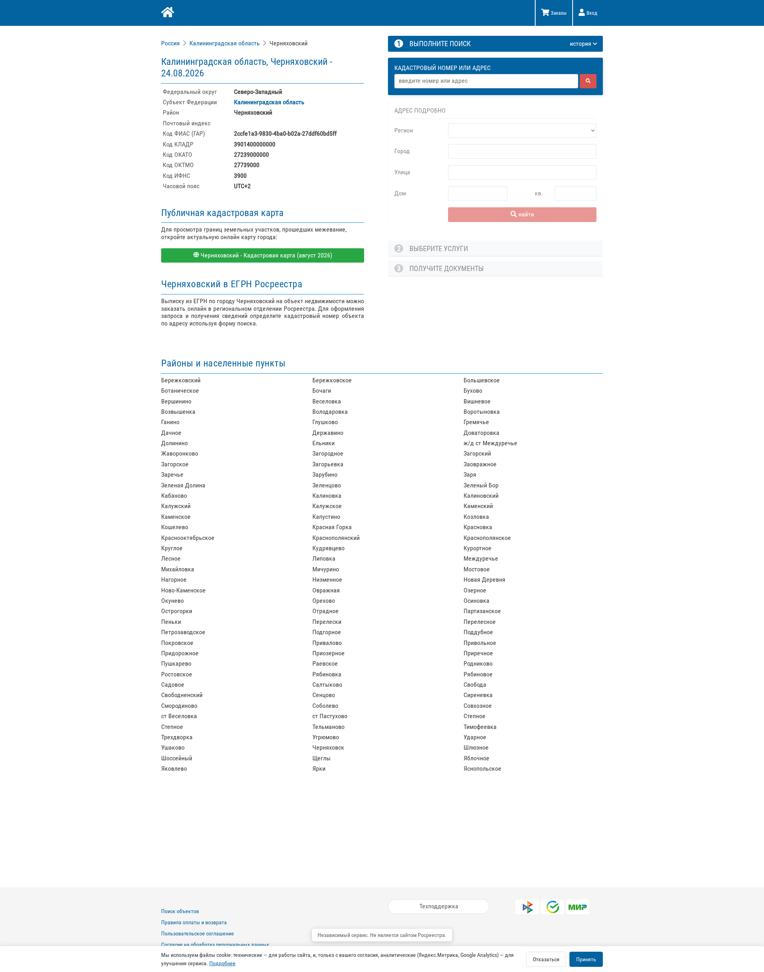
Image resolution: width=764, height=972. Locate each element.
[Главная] (167, 13)
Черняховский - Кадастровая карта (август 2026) (265, 255)
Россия (170, 43)
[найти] (588, 81)
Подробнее (222, 963)
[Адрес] (486, 81)
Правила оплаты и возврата (194, 922)
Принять (586, 959)
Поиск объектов (180, 911)
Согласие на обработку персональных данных (215, 944)
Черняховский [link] (288, 43)
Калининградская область (224, 43)
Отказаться (546, 959)
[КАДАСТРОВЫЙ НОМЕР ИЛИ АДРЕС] (495, 60)
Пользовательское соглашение (197, 933)
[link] (171, 43)
